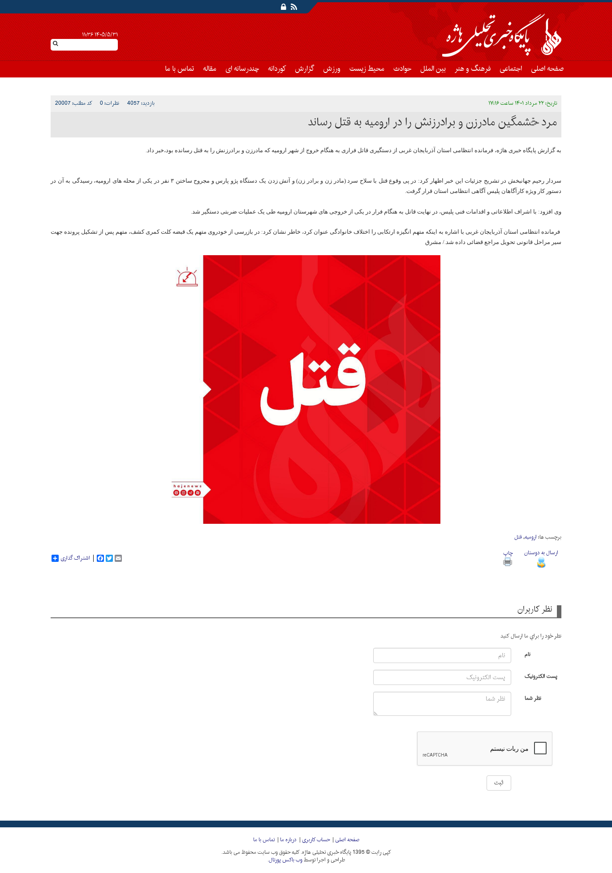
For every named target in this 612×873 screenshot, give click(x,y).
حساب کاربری (316, 839)
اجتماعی (511, 69)
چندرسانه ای (242, 69)
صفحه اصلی (547, 69)
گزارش (304, 69)
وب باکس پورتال (285, 860)
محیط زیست (366, 69)
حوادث (402, 69)
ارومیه (531, 537)
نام (527, 654)
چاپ (508, 553)
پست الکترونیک (541, 675)
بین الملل (433, 69)
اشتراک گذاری (75, 558)
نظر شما (533, 697)
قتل (518, 537)
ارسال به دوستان (541, 553)
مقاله (209, 69)
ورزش (331, 69)
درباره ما (288, 839)
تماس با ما (179, 69)
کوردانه (277, 69)
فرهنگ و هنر (473, 69)
